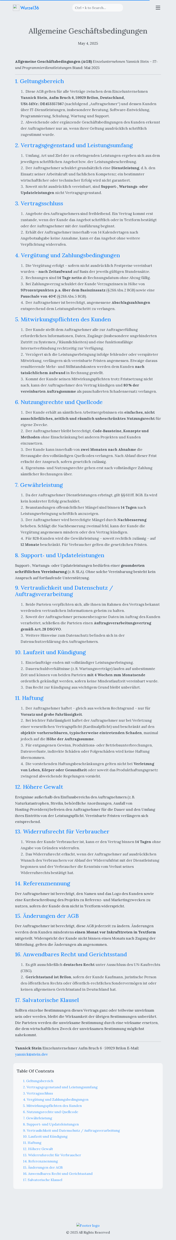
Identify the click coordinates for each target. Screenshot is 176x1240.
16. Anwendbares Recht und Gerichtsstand (58, 1173)
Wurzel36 (29, 8)
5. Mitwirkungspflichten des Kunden (52, 1105)
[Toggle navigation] (158, 7)
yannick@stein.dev (31, 1054)
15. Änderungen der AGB (43, 1167)
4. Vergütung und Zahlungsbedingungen (55, 1099)
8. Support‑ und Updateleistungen (51, 1124)
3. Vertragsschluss (38, 1093)
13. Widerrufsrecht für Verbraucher (52, 1155)
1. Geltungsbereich (38, 1081)
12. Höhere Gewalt (38, 1149)
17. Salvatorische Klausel (42, 1180)
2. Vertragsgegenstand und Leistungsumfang (60, 1087)
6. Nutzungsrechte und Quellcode (50, 1112)
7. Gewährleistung (37, 1118)
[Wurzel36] (88, 1225)
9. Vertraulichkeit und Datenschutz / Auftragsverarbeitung (71, 1130)
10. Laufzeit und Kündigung (45, 1136)
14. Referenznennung (40, 1161)
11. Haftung (32, 1142)
